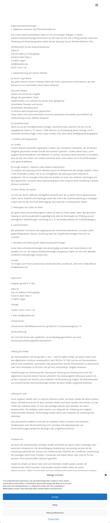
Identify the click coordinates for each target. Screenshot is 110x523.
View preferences (55, 512)
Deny (55, 504)
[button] (105, 475)
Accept (55, 496)
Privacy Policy (53, 519)
